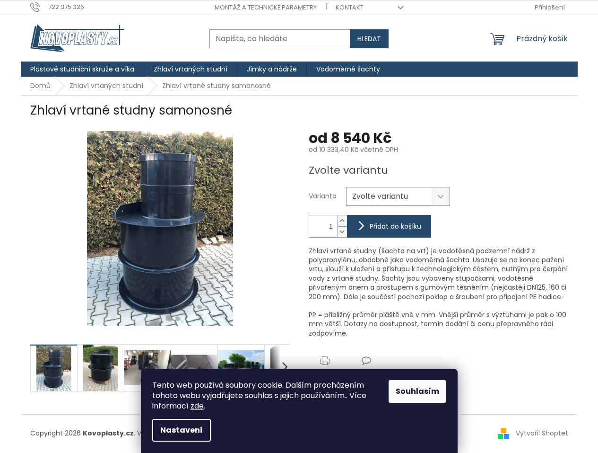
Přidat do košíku (395, 226)
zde (197, 405)
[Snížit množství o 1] (342, 231)
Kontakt (350, 7)
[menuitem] (82, 69)
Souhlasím (417, 391)
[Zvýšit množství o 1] (342, 220)
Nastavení (181, 430)
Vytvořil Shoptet (542, 433)
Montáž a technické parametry (266, 7)
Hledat (369, 39)
